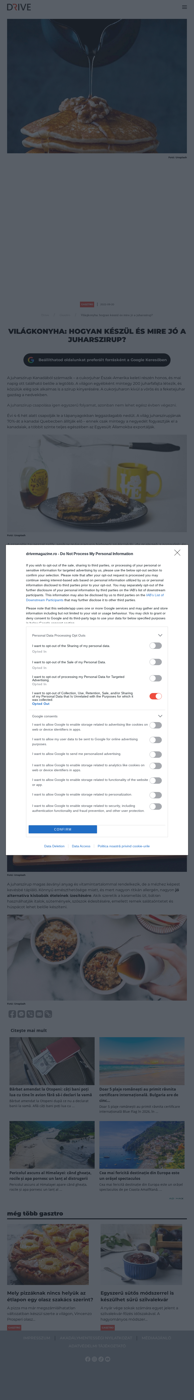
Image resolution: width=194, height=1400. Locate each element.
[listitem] (97, 635)
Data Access (81, 846)
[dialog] (97, 700)
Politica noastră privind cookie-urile (124, 846)
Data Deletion (54, 846)
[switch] (156, 645)
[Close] (178, 554)
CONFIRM (63, 829)
